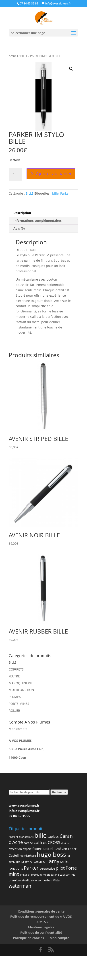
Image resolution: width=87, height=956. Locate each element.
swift (40, 880)
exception (15, 849)
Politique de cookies (28, 938)
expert (27, 849)
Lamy (52, 861)
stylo (34, 880)
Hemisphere (28, 856)
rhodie (46, 874)
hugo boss (51, 854)
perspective (47, 868)
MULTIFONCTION (21, 690)
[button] (71, 69)
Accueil (13, 56)
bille (55, 193)
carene (28, 843)
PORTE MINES (19, 703)
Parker (65, 193)
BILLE (24, 56)
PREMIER (25, 874)
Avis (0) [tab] (19, 228)
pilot (60, 868)
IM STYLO (26, 862)
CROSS (54, 842)
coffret (40, 842)
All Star (20, 836)
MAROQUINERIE (21, 683)
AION (12, 836)
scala (61, 874)
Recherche (59, 792)
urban (48, 880)
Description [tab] (22, 213)
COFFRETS (16, 669)
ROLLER (14, 710)
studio (26, 880)
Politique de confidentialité (41, 932)
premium (36, 874)
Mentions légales (41, 927)
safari (54, 874)
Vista (56, 880)
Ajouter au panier (54, 174)
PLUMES (15, 697)
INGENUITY (39, 862)
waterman (20, 886)
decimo (65, 843)
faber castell (43, 848)
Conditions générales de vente (41, 911)
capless (53, 836)
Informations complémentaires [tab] (37, 220)
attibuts (29, 836)
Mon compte (18, 729)
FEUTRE (14, 676)
